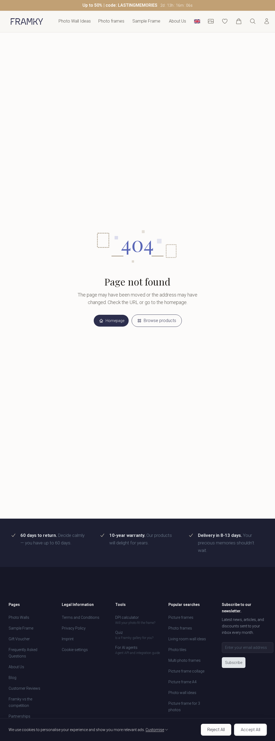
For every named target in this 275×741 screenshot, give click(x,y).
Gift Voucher (19, 639)
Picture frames (180, 617)
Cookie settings (75, 650)
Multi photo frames (184, 660)
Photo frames (180, 628)
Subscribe (233, 662)
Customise (155, 730)
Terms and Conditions (80, 617)
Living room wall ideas (187, 639)
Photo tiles (177, 650)
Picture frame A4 (182, 682)
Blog (12, 677)
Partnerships (19, 716)
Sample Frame (146, 21)
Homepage (115, 321)
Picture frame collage (186, 671)
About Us (177, 21)
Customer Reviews (24, 688)
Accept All (250, 729)
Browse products (160, 320)
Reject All (216, 729)
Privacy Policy (74, 628)
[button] (137, 5)
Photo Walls (19, 617)
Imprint (68, 639)
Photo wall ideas (182, 693)
